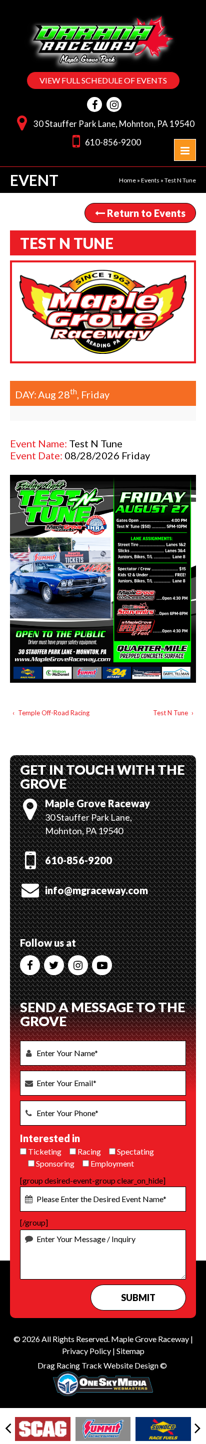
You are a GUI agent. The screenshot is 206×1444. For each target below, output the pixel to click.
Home (127, 180)
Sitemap (130, 1351)
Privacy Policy (86, 1351)
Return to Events (145, 213)
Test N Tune (170, 713)
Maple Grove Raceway (150, 1339)
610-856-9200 (113, 142)
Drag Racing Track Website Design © (102, 1365)
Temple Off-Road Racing (54, 713)
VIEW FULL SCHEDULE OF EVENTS (103, 80)
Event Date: (36, 455)
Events (150, 180)
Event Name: (38, 443)
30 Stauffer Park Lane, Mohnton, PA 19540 (114, 123)
